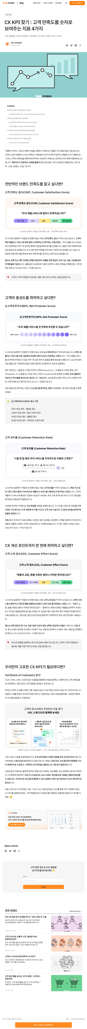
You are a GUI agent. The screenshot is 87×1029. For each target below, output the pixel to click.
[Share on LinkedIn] (76, 45)
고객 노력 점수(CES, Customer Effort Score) (23, 135)
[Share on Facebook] (67, 45)
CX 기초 (8, 15)
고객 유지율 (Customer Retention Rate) (22, 126)
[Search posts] (66, 3)
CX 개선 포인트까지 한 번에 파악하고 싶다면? (21, 130)
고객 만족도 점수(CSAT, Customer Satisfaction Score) (27, 114)
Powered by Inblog (78, 1019)
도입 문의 (58, 3)
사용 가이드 (37, 3)
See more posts (75, 911)
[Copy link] (80, 45)
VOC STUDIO (16, 43)
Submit (43, 887)
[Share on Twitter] (71, 45)
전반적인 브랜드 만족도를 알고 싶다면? (19, 110)
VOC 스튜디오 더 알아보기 (43, 1025)
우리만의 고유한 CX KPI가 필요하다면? (19, 139)
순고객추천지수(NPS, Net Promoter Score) (23, 122)
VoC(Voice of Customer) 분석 (19, 143)
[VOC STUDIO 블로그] (8, 3)
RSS (67, 1019)
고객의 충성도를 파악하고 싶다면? (17, 118)
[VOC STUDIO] (7, 44)
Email (25, 876)
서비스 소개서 (48, 3)
